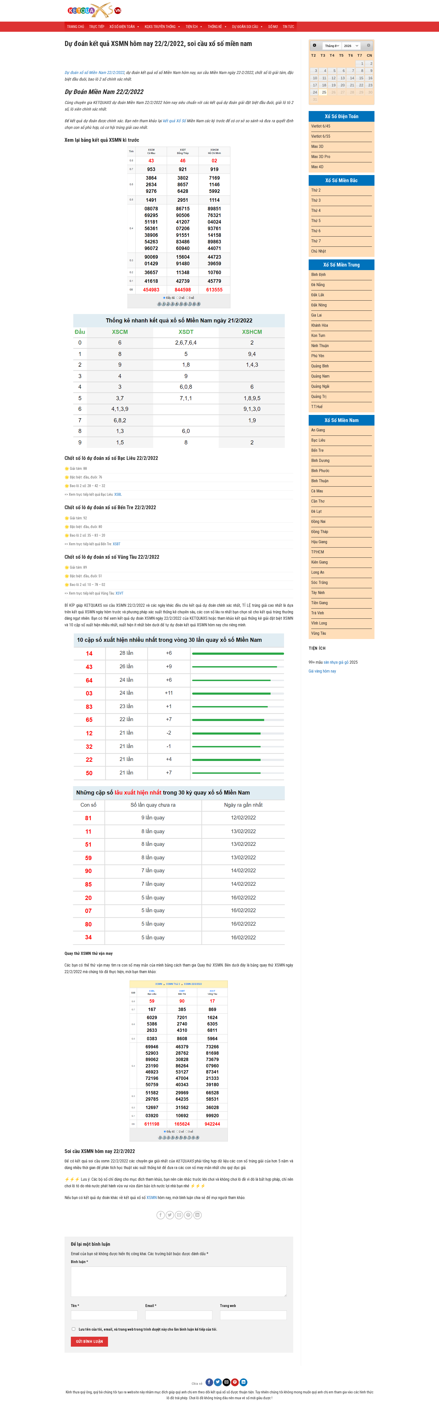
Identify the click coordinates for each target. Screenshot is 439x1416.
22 (361, 85)
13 (343, 78)
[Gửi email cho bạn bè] (179, 1215)
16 (370, 78)
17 (315, 85)
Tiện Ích (192, 27)
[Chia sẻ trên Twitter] (170, 1215)
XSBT (116, 544)
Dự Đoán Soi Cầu (245, 27)
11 (324, 78)
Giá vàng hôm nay (322, 671)
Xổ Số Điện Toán (122, 27)
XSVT (119, 593)
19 (334, 85)
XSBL (118, 494)
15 (361, 78)
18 (324, 85)
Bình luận (79, 1262)
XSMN (152, 1197)
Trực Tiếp (96, 27)
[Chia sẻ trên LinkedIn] (197, 1215)
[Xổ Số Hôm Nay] (153, 11)
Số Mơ (273, 27)
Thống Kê (215, 27)
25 (324, 92)
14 (352, 78)
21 (352, 85)
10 (315, 78)
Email (150, 1306)
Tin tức (288, 27)
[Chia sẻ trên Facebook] (160, 1215)
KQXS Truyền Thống (160, 27)
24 (315, 92)
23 (370, 85)
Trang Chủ (75, 27)
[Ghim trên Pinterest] (188, 1215)
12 (334, 78)
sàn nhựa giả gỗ (336, 662)
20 (343, 85)
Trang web (228, 1306)
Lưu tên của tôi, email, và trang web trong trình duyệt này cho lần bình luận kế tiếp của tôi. (148, 1329)
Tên (75, 1306)
